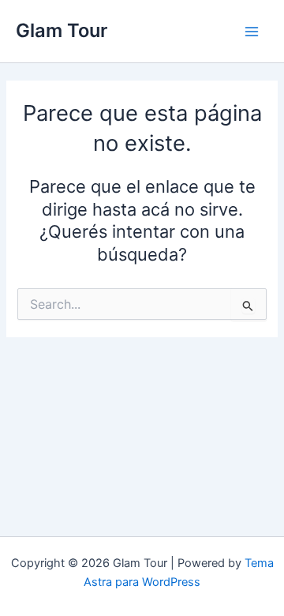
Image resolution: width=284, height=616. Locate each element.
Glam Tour (61, 30)
